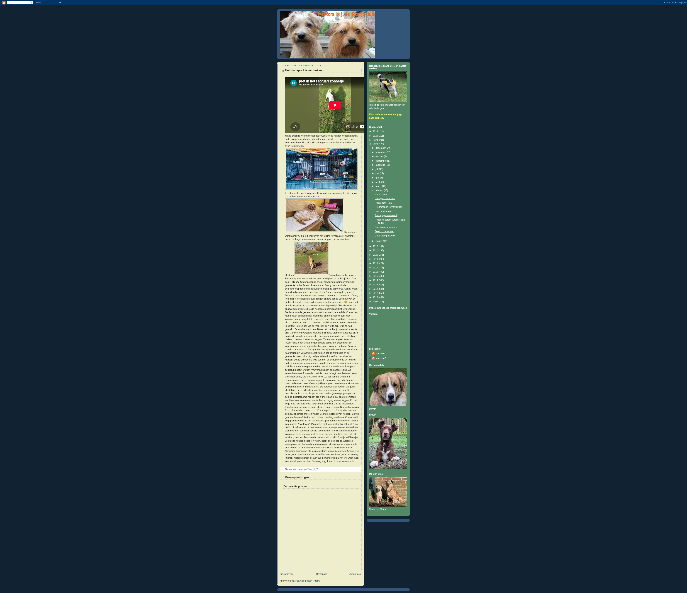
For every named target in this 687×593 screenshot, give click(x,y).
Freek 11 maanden (384, 231)
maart (379, 186)
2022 (376, 246)
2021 (376, 250)
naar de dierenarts (384, 211)
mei (378, 178)
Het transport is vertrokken (388, 207)
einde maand (381, 194)
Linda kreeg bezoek (385, 235)
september (381, 161)
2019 (376, 259)
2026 (376, 131)
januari (379, 241)
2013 (376, 284)
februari (380, 190)
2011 (376, 293)
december (381, 148)
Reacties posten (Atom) (307, 581)
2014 (376, 280)
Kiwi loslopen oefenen (386, 227)
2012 (376, 289)
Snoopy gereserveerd (386, 215)
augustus (381, 165)
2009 (376, 301)
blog (380, 118)
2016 (376, 272)
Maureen (380, 353)
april (378, 182)
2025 (376, 136)
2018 (376, 263)
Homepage (321, 574)
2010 (376, 297)
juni (378, 173)
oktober (380, 156)
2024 (376, 140)
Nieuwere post (287, 574)
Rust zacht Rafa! (383, 203)
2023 (376, 144)
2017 (376, 267)
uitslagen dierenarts (385, 198)
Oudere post (355, 574)
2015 (376, 276)
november (381, 152)
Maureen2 (381, 358)
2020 (376, 255)
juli (377, 169)
